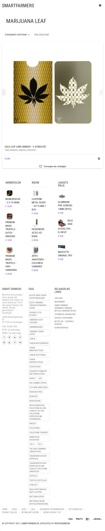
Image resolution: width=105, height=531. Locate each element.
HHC (40, 378)
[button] (99, 159)
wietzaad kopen (36, 497)
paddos (32, 423)
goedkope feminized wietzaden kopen (38, 372)
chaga (32, 339)
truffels (33, 476)
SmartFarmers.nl (31, 523)
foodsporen (34, 367)
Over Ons (58, 298)
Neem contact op (52, 512)
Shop (14, 509)
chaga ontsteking (37, 355)
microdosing (35, 401)
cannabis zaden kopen (36, 332)
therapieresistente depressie (38, 457)
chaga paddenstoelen (36, 360)
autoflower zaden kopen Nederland (37, 296)
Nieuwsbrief (60, 302)
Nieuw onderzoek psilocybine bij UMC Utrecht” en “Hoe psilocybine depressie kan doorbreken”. (37, 412)
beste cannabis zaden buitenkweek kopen (37, 305)
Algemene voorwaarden (52, 509)
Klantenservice (61, 328)
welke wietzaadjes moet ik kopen (37, 490)
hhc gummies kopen (37, 383)
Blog (24, 509)
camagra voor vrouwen (36, 321)
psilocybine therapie (38, 432)
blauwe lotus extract (35, 313)
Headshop (31, 150)
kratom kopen (35, 392)
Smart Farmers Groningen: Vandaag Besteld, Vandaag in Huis (65, 308)
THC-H (31, 444)
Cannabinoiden (36, 327)
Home (4, 509)
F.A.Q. (33, 509)
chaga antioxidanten (38, 343)
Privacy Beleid (9, 512)
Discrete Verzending (64, 318)
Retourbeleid (75, 509)
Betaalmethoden (30, 512)
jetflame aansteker (38, 387)
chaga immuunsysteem (36, 349)
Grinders (22, 150)
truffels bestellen (37, 480)
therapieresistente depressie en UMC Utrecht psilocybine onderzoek (38, 467)
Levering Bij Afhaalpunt (65, 314)
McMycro (33, 396)
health (32, 378)
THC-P (40, 444)
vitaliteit (33, 485)
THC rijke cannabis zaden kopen (37, 450)
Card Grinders (11, 150)
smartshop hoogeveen (34, 438)
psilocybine (34, 428)
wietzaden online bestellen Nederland (38, 502)
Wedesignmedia (62, 523)
